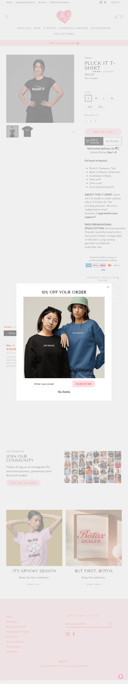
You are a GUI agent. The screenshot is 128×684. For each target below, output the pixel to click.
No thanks (64, 391)
